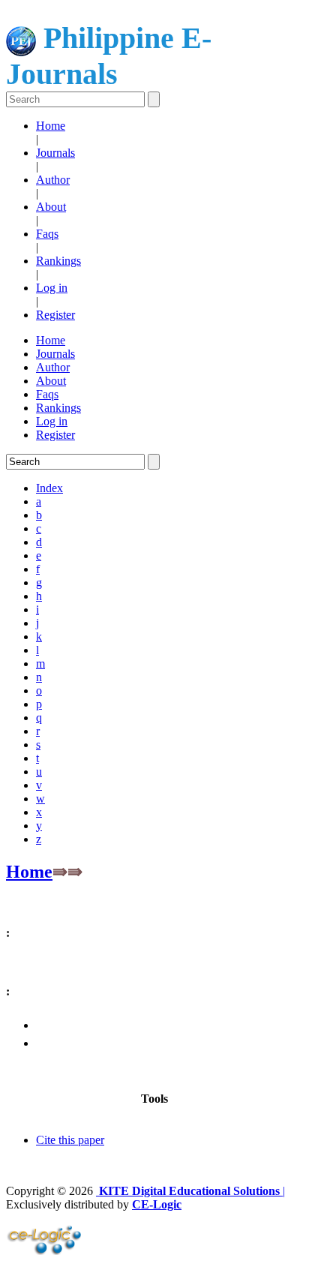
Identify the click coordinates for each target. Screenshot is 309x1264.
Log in (52, 287)
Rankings (58, 260)
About (51, 206)
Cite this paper (70, 1139)
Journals (55, 152)
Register (55, 314)
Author (53, 179)
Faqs (47, 233)
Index (49, 488)
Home (50, 125)
